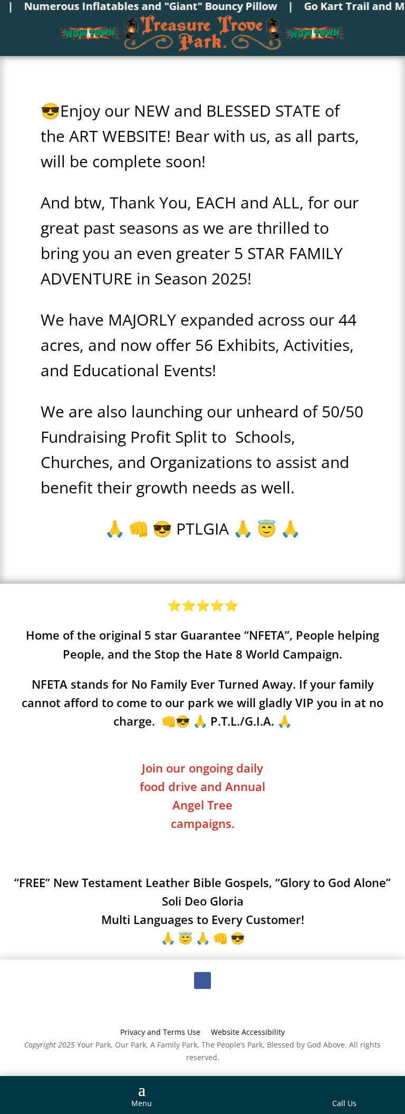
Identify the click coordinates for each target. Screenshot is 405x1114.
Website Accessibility (248, 1032)
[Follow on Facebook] (202, 980)
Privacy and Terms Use (160, 1032)
